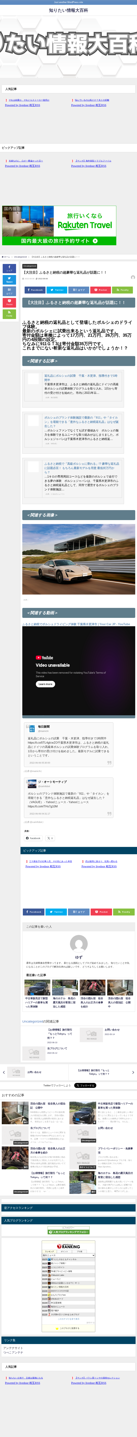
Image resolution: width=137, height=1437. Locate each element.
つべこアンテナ (13, 1352)
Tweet (9, 282)
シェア (9, 270)
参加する (90, 1323)
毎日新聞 (44, 726)
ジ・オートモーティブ (52, 781)
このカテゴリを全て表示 (68, 1319)
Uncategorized (29, 266)
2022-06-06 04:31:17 (40, 814)
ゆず (78, 957)
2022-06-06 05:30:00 (40, 763)
